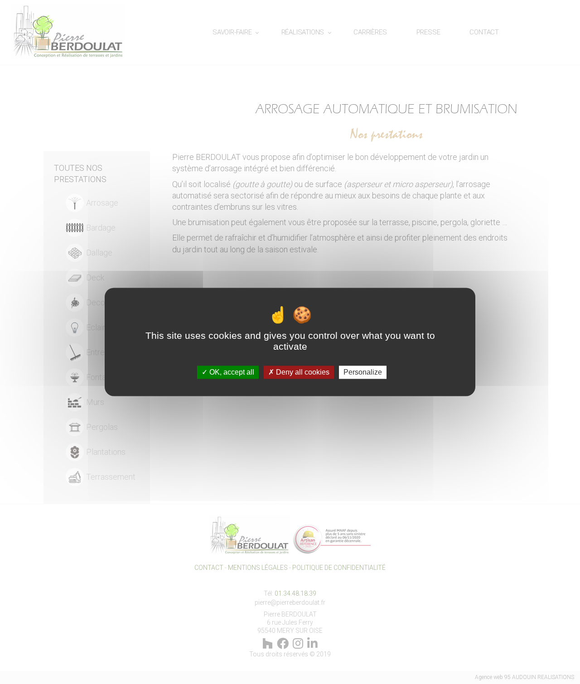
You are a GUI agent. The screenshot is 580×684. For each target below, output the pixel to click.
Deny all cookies (301, 372)
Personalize (362, 372)
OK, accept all (231, 372)
